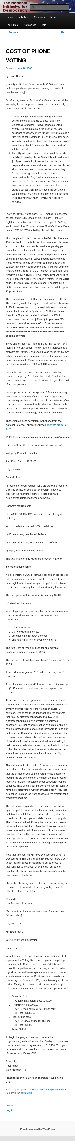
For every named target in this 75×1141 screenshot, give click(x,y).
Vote (44, 24)
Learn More (13, 24)
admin (63, 1089)
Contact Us (30, 24)
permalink (26, 1093)
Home (10, 17)
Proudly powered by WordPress (37, 1129)
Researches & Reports (44, 1089)
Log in (9, 1110)
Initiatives (23, 17)
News (53, 17)
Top (70, 1135)
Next (65, 32)
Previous (12, 32)
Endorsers (39, 17)
